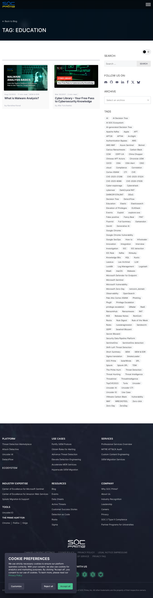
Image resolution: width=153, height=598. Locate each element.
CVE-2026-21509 (134, 181)
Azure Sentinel (127, 145)
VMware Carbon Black (116, 397)
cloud (108, 167)
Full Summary (124, 221)
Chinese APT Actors (115, 158)
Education (110, 203)
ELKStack (136, 208)
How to (129, 239)
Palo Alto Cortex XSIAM (117, 298)
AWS (134, 140)
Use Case (126, 392)
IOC (124, 248)
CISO (142, 163)
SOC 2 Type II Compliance (114, 519)
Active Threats (59, 504)
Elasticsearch (137, 203)
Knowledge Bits (113, 257)
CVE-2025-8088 (113, 181)
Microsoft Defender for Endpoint (121, 275)
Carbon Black (136, 149)
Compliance (121, 167)
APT (136, 131)
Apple (126, 131)
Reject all (48, 586)
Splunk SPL (122, 365)
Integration (126, 244)
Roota (109, 320)
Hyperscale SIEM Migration (65, 469)
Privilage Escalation (125, 302)
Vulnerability (137, 397)
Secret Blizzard (113, 334)
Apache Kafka (112, 131)
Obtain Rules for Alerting (63, 449)
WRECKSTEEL (121, 401)
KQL (127, 257)
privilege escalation (115, 307)
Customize (16, 586)
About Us (105, 494)
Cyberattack (132, 185)
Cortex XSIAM (112, 172)
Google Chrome (113, 230)
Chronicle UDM (137, 158)
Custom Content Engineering (115, 454)
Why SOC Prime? (109, 489)
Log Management (126, 266)
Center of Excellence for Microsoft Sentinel (23, 489)
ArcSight (132, 136)
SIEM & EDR (140, 352)
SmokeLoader (133, 356)
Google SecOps (113, 239)
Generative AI (123, 226)
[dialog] (40, 573)
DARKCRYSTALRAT (114, 194)
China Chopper (136, 154)
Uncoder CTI (127, 388)
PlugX (108, 302)
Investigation (112, 248)
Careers (105, 509)
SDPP (108, 329)
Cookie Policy (66, 552)
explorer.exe (134, 212)
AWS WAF (110, 145)
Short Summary (113, 352)
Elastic (123, 203)
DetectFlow (129, 199)
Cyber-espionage (114, 185)
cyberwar (110, 190)
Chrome (6, 523)
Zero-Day (110, 406)
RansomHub (111, 311)
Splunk (109, 365)
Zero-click (137, 401)
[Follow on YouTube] (116, 82)
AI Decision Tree (120, 118)
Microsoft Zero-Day (115, 289)
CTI (125, 172)
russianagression (124, 325)
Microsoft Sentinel (114, 280)
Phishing (137, 298)
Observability (112, 293)
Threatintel (111, 379)
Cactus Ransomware (115, 149)
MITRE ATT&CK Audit (111, 449)
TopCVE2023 (112, 383)
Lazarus (109, 262)
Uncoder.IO (7, 512)
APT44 (120, 136)
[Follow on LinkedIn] (122, 82)
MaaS (108, 271)
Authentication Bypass (116, 140)
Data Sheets (58, 499)
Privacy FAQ (99, 556)
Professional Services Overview (116, 444)
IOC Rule (110, 253)
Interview (140, 244)
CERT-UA (119, 154)
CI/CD (108, 163)
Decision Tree (112, 199)
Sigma (55, 524)
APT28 (109, 136)
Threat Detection (133, 370)
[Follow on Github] (111, 82)
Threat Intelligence (134, 374)
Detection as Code (61, 514)
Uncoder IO (111, 392)
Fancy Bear (129, 217)
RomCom (137, 316)
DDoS (130, 194)
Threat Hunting (113, 374)
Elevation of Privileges (116, 208)
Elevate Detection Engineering (66, 459)
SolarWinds (126, 361)
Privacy (105, 514)
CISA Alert (130, 163)
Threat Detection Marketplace (17, 444)
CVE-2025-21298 (114, 176)
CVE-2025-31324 (135, 176)
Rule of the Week (140, 320)
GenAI (109, 226)
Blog (54, 489)
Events (109, 212)
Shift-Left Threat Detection (119, 347)
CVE (134, 172)
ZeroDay (123, 406)
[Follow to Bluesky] (138, 82)
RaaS (142, 307)
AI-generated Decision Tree (119, 127)
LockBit (109, 266)
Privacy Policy (15, 575)
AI (107, 118)
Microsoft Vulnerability (116, 284)
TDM (134, 365)
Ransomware (128, 311)
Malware (131, 271)
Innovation (111, 244)
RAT (141, 311)
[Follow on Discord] (105, 82)
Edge (25, 523)
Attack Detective (10, 449)
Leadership (106, 504)
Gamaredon (140, 221)
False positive (112, 217)
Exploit (120, 212)
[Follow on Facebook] (128, 82)
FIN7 (141, 217)
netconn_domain (137, 289)
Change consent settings (39, 552)
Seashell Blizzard (123, 329)
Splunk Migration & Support (15, 499)
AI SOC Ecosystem (114, 122)
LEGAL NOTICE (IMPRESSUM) (112, 552)
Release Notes (121, 316)
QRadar (132, 307)
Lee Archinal (124, 262)
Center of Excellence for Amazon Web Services (25, 494)
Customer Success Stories (64, 509)
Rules (108, 325)
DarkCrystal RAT (127, 190)
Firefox (16, 523)
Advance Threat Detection (64, 454)
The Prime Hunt (113, 370)
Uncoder (136, 383)
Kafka (121, 253)
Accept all (65, 586)
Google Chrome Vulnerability (119, 235)
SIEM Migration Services (113, 459)
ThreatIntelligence (129, 379)
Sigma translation (114, 356)
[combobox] (127, 100)
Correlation (137, 167)
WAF (108, 401)
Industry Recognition (111, 499)
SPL (137, 361)
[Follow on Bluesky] (100, 574)
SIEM (127, 352)
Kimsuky (132, 253)
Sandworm (142, 325)
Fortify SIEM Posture (61, 444)
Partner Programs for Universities (117, 524)
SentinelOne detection (133, 343)
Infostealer (142, 239)
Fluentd (109, 221)
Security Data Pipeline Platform (120, 338)
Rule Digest (121, 320)
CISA (118, 163)
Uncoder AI (111, 388)
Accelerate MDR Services (64, 464)
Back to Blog (11, 21)
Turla (125, 383)
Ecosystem (9, 467)
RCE (108, 316)
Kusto (136, 257)
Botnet (142, 145)
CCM (108, 154)
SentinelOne (112, 343)
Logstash (143, 266)
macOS (119, 271)
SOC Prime (111, 361)
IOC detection (137, 248)
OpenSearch (129, 293)
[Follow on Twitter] (132, 82)
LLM (136, 262)
